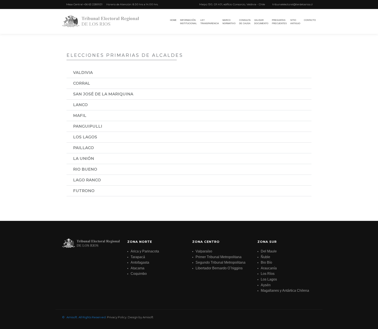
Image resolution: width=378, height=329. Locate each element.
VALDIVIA (83, 72)
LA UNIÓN (83, 158)
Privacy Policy (116, 317)
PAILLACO (83, 147)
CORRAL (81, 83)
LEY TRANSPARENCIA (209, 22)
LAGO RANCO (87, 180)
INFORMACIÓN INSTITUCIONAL (188, 22)
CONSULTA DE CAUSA (245, 22)
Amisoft (148, 317)
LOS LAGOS (85, 137)
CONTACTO (310, 20)
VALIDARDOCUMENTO (261, 22)
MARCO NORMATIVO (229, 22)
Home (173, 20)
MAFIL (79, 115)
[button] (189, 72)
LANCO (80, 104)
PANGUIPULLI (87, 126)
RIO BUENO (85, 169)
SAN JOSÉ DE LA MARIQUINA (103, 94)
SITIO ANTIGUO (295, 22)
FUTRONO (83, 190)
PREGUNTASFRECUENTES (279, 22)
